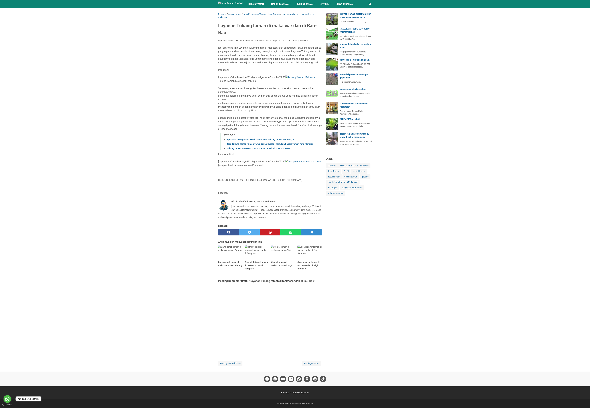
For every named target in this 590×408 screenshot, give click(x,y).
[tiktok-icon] (323, 379)
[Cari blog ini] (370, 4)
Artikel (325, 4)
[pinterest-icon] (315, 379)
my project (333, 187)
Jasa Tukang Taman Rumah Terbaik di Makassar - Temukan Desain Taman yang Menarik (270, 144)
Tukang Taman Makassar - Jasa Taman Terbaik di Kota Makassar (258, 148)
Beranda (285, 392)
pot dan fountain (336, 193)
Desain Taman (256, 4)
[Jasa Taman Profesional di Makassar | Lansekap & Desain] (230, 4)
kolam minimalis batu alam (353, 89)
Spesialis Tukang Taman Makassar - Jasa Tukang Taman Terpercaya (260, 139)
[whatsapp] (290, 232)
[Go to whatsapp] (7, 399)
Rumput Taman (305, 4)
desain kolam (334, 176)
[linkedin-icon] (291, 379)
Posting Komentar (300, 40)
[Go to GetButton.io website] (7, 405)
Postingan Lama (312, 363)
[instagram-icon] (275, 379)
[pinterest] (270, 232)
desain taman (350, 176)
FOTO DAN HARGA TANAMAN (354, 165)
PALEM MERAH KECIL (350, 119)
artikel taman (359, 171)
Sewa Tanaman (344, 4)
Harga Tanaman (280, 4)
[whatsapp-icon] (299, 379)
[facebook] (228, 232)
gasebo (365, 176)
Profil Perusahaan (300, 392)
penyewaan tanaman (352, 187)
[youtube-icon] (283, 379)
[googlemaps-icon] (307, 379)
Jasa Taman (333, 171)
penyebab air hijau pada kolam (355, 60)
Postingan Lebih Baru (230, 363)
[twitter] (249, 232)
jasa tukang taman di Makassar (343, 182)
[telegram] (311, 232)
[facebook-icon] (267, 379)
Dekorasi (332, 165)
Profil (346, 171)
